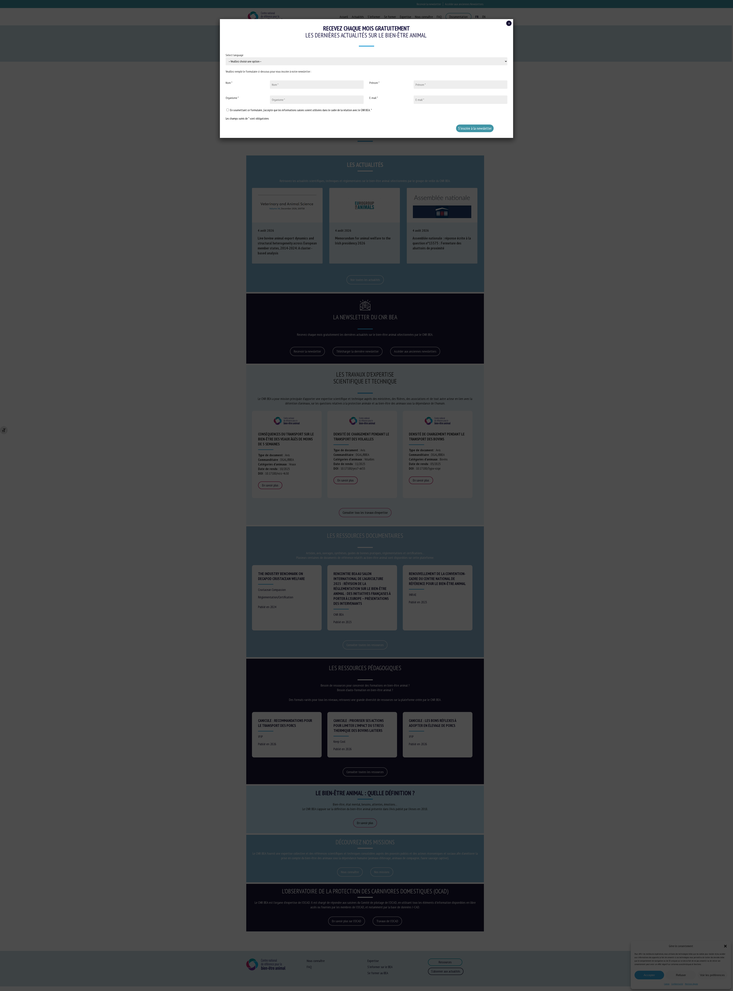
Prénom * (374, 83)
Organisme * (232, 98)
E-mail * (373, 98)
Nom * (229, 83)
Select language (234, 55)
